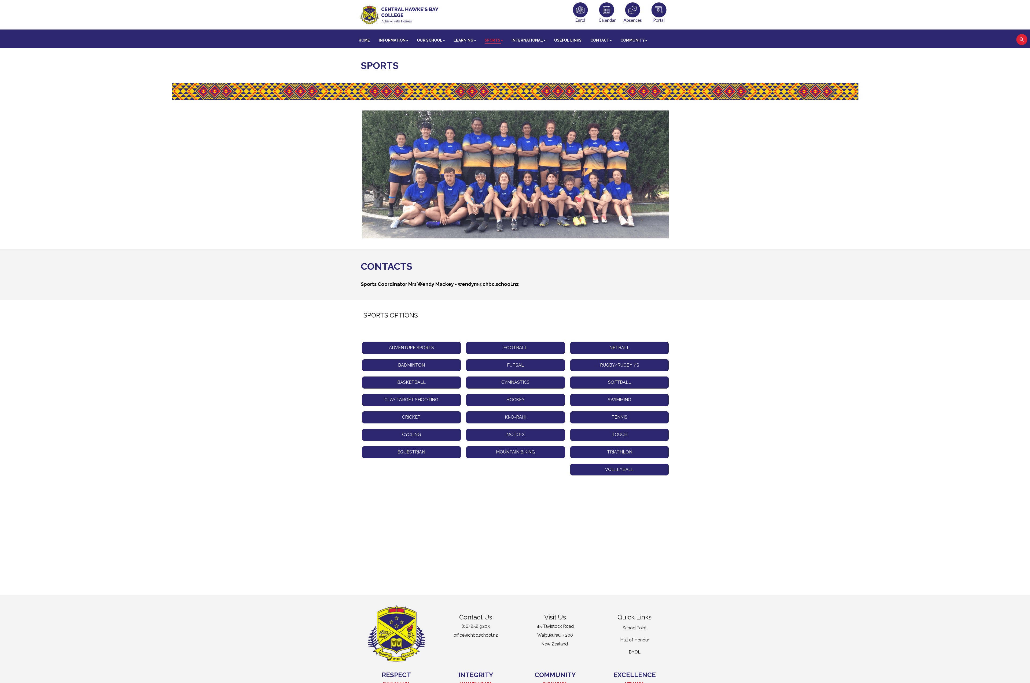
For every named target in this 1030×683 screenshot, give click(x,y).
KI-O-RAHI (515, 417)
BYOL (635, 652)
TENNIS (619, 417)
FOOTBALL (515, 347)
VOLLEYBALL (619, 469)
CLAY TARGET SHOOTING (411, 399)
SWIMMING (619, 399)
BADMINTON (411, 365)
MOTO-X (515, 434)
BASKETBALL (411, 382)
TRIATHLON (619, 452)
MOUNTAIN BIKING (515, 452)
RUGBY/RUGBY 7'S (619, 365)
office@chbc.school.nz (476, 635)
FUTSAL (515, 365)
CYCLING (411, 434)
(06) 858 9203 (476, 626)
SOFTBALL (619, 382)
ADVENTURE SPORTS (411, 347)
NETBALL (619, 347)
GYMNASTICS (515, 382)
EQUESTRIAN (411, 452)
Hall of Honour (634, 640)
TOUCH (619, 434)
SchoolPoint (635, 627)
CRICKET (411, 417)
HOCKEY (515, 399)
